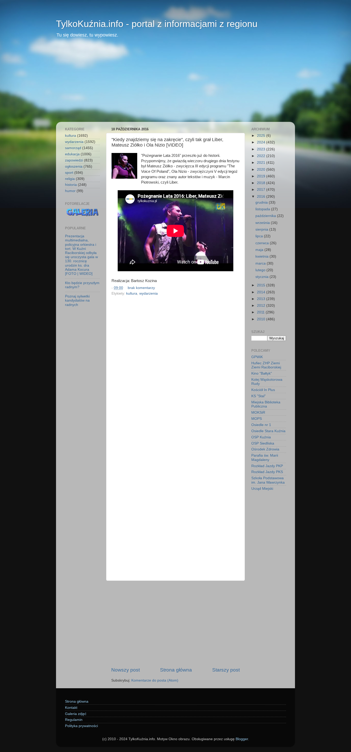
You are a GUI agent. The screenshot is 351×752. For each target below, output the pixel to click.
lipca (259, 236)
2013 (261, 299)
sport (69, 173)
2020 (261, 169)
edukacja (72, 154)
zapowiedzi (74, 160)
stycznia (262, 277)
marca (261, 263)
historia (71, 185)
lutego (260, 270)
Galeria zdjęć (75, 714)
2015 (261, 285)
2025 (261, 136)
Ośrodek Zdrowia (265, 449)
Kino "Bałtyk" (261, 373)
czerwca (262, 243)
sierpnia (262, 229)
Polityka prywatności (81, 726)
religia (70, 179)
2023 (261, 149)
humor (70, 191)
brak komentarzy (141, 288)
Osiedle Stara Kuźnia (268, 431)
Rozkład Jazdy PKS (267, 472)
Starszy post (226, 670)
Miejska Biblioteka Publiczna (265, 404)
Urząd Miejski (262, 489)
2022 (261, 156)
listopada (263, 209)
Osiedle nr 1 (261, 425)
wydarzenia (148, 293)
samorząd (73, 148)
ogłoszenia (73, 166)
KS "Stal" (258, 396)
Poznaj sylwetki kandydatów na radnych (77, 300)
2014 (261, 292)
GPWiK (257, 357)
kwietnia (262, 256)
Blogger (242, 739)
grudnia (262, 202)
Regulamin (73, 720)
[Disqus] (175, 368)
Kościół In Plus (263, 390)
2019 (261, 176)
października (266, 216)
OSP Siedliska (262, 443)
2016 (261, 196)
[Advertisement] (175, 83)
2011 (261, 312)
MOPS (256, 419)
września (263, 223)
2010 (261, 319)
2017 (261, 190)
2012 (261, 305)
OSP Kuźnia (261, 437)
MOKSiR (258, 412)
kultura (131, 293)
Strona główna (176, 670)
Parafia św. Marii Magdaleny (264, 457)
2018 (261, 183)
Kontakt (71, 708)
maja (259, 250)
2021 (261, 163)
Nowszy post (125, 670)
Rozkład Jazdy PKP (267, 466)
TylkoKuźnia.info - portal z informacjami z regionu (156, 24)
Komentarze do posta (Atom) (154, 680)
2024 (261, 142)
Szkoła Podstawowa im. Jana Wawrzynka (268, 480)
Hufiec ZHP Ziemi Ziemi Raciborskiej (266, 365)
